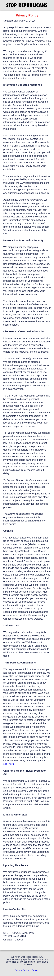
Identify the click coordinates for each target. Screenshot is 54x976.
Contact (35, 970)
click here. (9, 764)
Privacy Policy (22, 970)
